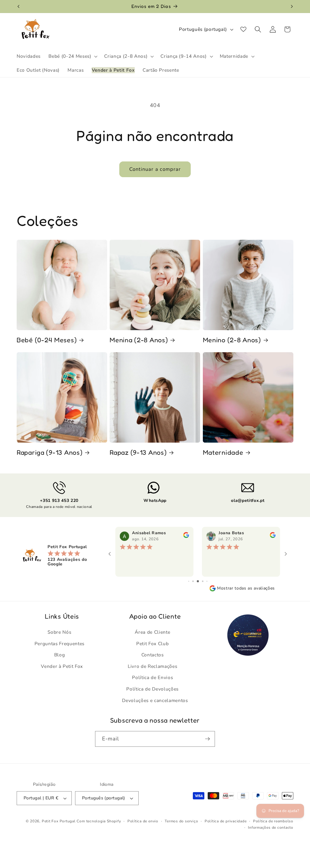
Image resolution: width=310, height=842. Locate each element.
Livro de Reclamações (152, 666)
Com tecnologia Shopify (99, 821)
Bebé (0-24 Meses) (47, 340)
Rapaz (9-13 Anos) (138, 452)
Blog (59, 655)
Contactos (152, 655)
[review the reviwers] (186, 536)
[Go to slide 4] (198, 581)
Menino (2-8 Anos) (232, 340)
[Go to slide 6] (206, 581)
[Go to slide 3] (193, 581)
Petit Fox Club (152, 643)
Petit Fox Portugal (59, 821)
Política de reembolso (273, 821)
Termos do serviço (181, 821)
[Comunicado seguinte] (291, 6)
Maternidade (223, 452)
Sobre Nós (59, 632)
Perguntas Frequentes (59, 643)
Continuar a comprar (155, 169)
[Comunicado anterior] (18, 6)
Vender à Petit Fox (62, 666)
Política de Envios (152, 677)
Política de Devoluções (152, 689)
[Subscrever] (207, 739)
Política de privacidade (226, 821)
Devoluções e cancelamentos (155, 700)
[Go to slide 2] (188, 581)
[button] (72, 56)
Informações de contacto (270, 827)
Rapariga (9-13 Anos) (49, 452)
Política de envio (142, 821)
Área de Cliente (152, 632)
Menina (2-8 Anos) (139, 340)
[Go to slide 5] (202, 581)
